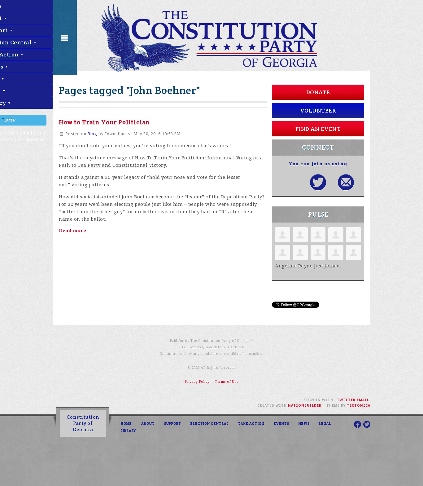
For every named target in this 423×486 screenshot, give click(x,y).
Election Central (209, 423)
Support (172, 423)
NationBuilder (304, 406)
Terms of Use (226, 382)
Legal (325, 423)
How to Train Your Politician (104, 122)
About (148, 423)
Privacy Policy (197, 382)
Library (128, 430)
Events (281, 423)
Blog (92, 133)
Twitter (346, 400)
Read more (72, 230)
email (26, 133)
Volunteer (318, 110)
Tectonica (358, 406)
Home (126, 423)
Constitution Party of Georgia (83, 423)
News (304, 423)
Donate (318, 92)
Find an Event (318, 128)
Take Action (251, 423)
